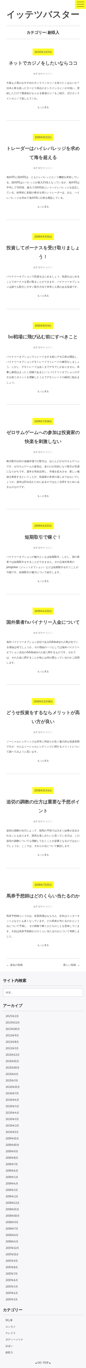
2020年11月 (13, 1087)
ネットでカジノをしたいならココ (43, 63)
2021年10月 (12, 1067)
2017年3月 (12, 1299)
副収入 (49, 73)
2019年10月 (12, 1145)
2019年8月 (12, 1157)
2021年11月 (12, 1061)
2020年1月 (12, 1132)
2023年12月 (13, 1022)
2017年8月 (12, 1267)
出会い (9, 1346)
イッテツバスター (43, 14)
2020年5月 (12, 1106)
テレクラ (11, 1333)
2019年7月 (12, 1164)
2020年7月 (12, 1093)
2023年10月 (13, 1029)
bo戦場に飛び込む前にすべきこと (43, 336)
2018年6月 (12, 1235)
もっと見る (43, 107)
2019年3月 (12, 1190)
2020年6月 (12, 1099)
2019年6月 (12, 1170)
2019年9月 (12, 1151)
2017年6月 (12, 1280)
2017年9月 (12, 1260)
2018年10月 (12, 1215)
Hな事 (9, 1320)
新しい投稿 (69, 964)
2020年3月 (12, 1119)
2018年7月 (12, 1228)
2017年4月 (12, 1293)
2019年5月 (12, 1177)
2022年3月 (12, 1048)
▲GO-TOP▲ (43, 1362)
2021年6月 (12, 1074)
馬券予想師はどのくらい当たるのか (43, 895)
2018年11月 (12, 1209)
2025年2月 (12, 1016)
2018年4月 (12, 1241)
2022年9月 (12, 1035)
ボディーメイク (14, 1339)
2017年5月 (12, 1286)
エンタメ (11, 1326)
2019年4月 (12, 1183)
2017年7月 (12, 1273)
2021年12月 (12, 1054)
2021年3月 (12, 1080)
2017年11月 (12, 1254)
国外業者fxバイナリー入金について (43, 622)
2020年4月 (12, 1112)
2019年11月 (12, 1138)
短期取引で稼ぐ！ (43, 537)
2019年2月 (12, 1196)
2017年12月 (12, 1248)
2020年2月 (12, 1125)
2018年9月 (12, 1222)
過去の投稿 (16, 964)
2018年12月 (12, 1202)
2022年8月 (12, 1041)
